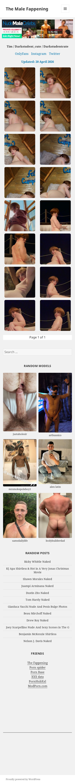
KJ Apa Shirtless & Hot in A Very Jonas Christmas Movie (37, 570)
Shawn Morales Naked (37, 579)
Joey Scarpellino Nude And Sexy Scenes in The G (37, 627)
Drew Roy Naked (37, 620)
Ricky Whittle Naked (37, 561)
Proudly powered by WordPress (23, 779)
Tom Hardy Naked (38, 599)
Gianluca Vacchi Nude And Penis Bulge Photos (37, 606)
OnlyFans (21, 54)
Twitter (54, 54)
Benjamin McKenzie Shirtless (37, 634)
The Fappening (37, 663)
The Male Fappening (27, 9)
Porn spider (37, 667)
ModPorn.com (37, 686)
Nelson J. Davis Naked (37, 641)
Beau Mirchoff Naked (37, 613)
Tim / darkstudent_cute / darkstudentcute (37, 46)
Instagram (38, 54)
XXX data (37, 677)
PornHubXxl (37, 681)
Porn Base (37, 672)
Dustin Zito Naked (37, 593)
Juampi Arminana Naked (37, 586)
